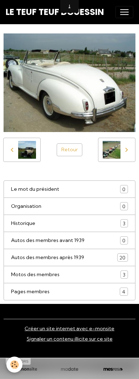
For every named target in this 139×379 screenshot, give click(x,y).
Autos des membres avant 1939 (68, 240)
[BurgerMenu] (124, 12)
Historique (68, 223)
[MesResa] (113, 369)
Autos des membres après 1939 (68, 257)
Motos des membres (68, 274)
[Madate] (69, 369)
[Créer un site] (26, 369)
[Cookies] (14, 365)
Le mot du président (68, 189)
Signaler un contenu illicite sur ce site (70, 339)
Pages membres (68, 291)
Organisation (68, 206)
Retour (69, 149)
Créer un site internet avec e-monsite (69, 328)
